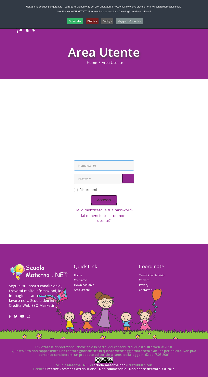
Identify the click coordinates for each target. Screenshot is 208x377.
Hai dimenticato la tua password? (104, 209)
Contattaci (146, 290)
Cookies (144, 280)
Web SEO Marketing (40, 305)
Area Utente (82, 290)
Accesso (104, 199)
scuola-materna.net (109, 365)
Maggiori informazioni (130, 21)
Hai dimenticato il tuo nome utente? (104, 218)
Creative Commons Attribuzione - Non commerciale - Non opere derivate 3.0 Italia (109, 369)
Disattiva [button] (92, 21)
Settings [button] (107, 21)
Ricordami (88, 189)
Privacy (143, 285)
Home (92, 62)
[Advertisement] (104, 109)
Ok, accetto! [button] (75, 21)
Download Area (84, 285)
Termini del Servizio (152, 275)
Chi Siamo (80, 280)
